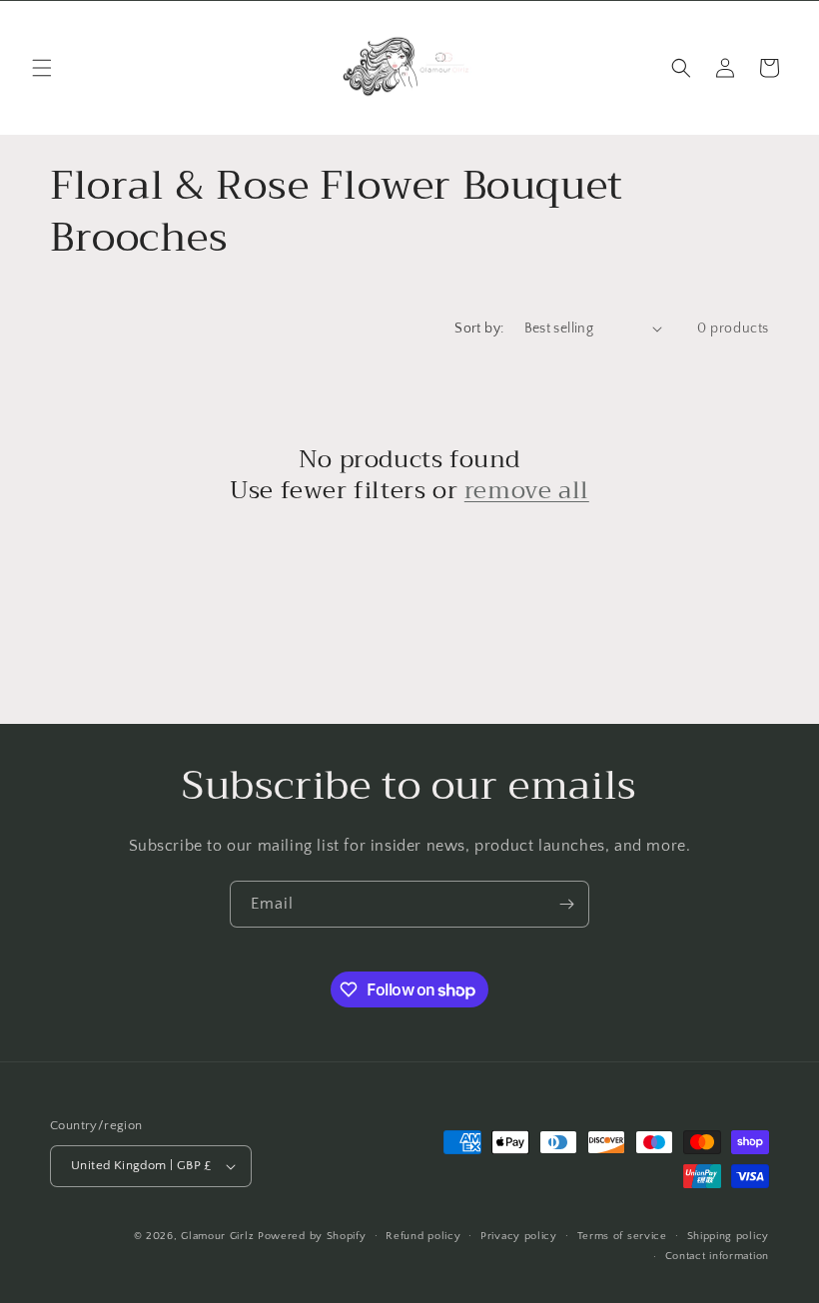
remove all (526, 490)
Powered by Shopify (312, 1236)
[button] (42, 68)
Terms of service (622, 1236)
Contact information (717, 1256)
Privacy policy (518, 1236)
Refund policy (423, 1236)
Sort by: (478, 328)
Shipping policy (728, 1236)
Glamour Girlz (217, 1236)
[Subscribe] (566, 904)
